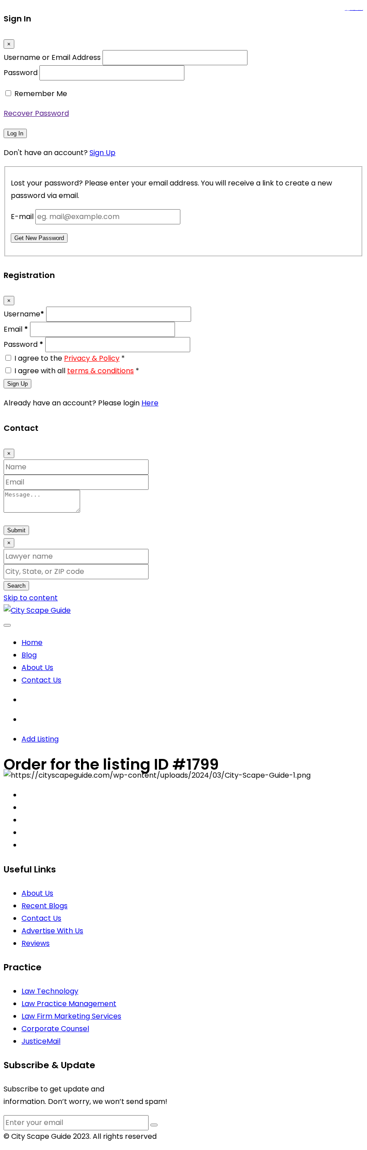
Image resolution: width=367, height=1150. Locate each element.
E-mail (22, 216)
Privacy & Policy (91, 358)
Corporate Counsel (55, 1029)
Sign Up (102, 152)
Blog (29, 655)
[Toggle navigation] (7, 625)
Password (21, 72)
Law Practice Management (68, 1003)
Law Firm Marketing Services (71, 1016)
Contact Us (41, 680)
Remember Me (40, 93)
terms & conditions (100, 371)
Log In (15, 133)
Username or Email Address (52, 57)
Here (149, 403)
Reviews (35, 943)
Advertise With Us (52, 931)
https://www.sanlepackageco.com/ (357, 10)
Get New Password (39, 238)
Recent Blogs (44, 906)
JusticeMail (40, 1041)
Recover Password (36, 113)
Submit (16, 530)
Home (32, 642)
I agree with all (76, 371)
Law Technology (49, 991)
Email (16, 329)
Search (16, 585)
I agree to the (69, 358)
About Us (37, 667)
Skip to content (31, 598)
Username (24, 314)
